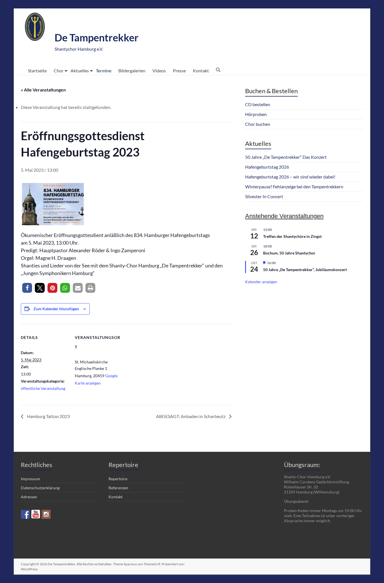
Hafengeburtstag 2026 (267, 166)
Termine (103, 70)
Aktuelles (80, 70)
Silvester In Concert (264, 196)
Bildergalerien (131, 70)
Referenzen (118, 487)
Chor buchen (257, 124)
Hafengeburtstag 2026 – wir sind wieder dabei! (290, 176)
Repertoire (118, 478)
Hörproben (256, 114)
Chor (59, 70)
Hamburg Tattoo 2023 (48, 416)
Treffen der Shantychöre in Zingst (292, 236)
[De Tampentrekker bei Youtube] (35, 514)
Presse (179, 70)
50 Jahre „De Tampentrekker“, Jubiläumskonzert (305, 269)
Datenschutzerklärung (40, 487)
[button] (27, 288)
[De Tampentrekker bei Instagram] (46, 514)
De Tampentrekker (97, 37)
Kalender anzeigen (261, 281)
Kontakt (201, 70)
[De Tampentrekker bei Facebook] (25, 514)
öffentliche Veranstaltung (43, 388)
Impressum (30, 478)
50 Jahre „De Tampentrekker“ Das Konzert (286, 157)
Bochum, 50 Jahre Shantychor (289, 253)
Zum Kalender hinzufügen (56, 308)
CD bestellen (257, 104)
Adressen (29, 496)
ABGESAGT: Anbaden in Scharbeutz (191, 416)
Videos (159, 70)
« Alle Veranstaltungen (43, 89)
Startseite (37, 70)
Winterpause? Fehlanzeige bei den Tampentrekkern (294, 186)
